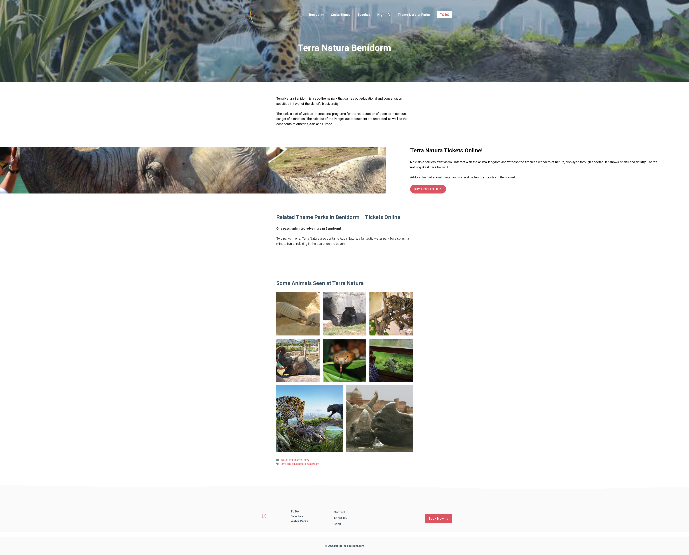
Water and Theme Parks (295, 459)
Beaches (364, 15)
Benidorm (316, 15)
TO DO (444, 15)
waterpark (313, 463)
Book (337, 524)
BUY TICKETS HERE (428, 189)
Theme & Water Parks (414, 15)
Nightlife (383, 15)
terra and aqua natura (293, 463)
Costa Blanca (340, 15)
